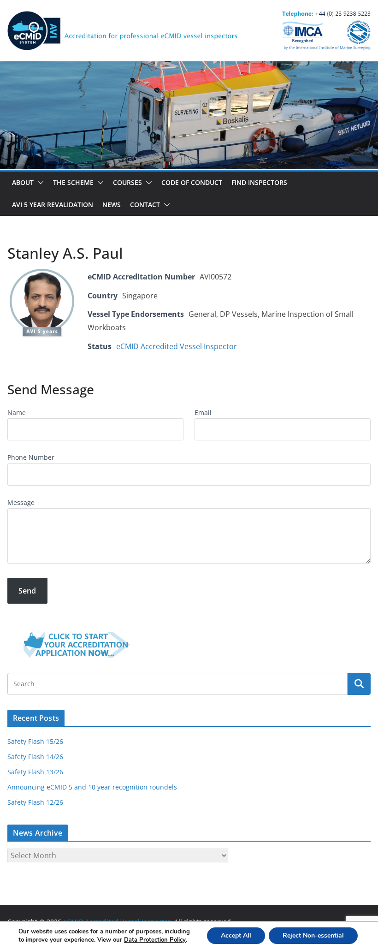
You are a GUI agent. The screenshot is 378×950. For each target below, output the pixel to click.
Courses (127, 182)
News (111, 204)
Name (16, 412)
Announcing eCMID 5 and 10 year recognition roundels (92, 787)
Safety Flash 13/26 (35, 771)
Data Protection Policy (155, 940)
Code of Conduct (191, 182)
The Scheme (73, 182)
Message (21, 502)
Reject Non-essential (313, 935)
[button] (39, 182)
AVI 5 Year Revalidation (52, 204)
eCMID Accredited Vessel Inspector (176, 346)
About (23, 182)
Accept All (236, 935)
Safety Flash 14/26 (35, 756)
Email (203, 412)
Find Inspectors (259, 182)
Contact (145, 204)
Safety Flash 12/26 (35, 802)
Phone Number (30, 457)
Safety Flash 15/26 (35, 741)
